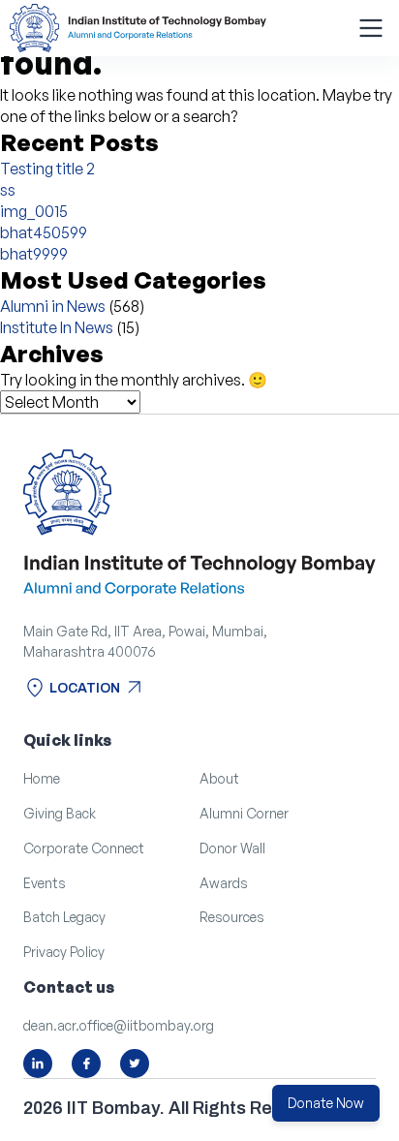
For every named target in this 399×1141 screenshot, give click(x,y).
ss (7, 190)
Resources (232, 917)
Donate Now (326, 1103)
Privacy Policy (64, 951)
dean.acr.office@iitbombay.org (118, 1025)
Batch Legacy (64, 917)
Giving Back (59, 813)
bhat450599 (43, 232)
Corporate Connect (83, 848)
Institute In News (56, 327)
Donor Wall (232, 848)
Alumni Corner (244, 813)
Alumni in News (53, 306)
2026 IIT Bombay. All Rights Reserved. (179, 1108)
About (219, 778)
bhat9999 (34, 253)
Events (44, 883)
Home (41, 778)
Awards (224, 883)
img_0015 (34, 211)
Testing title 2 (47, 168)
